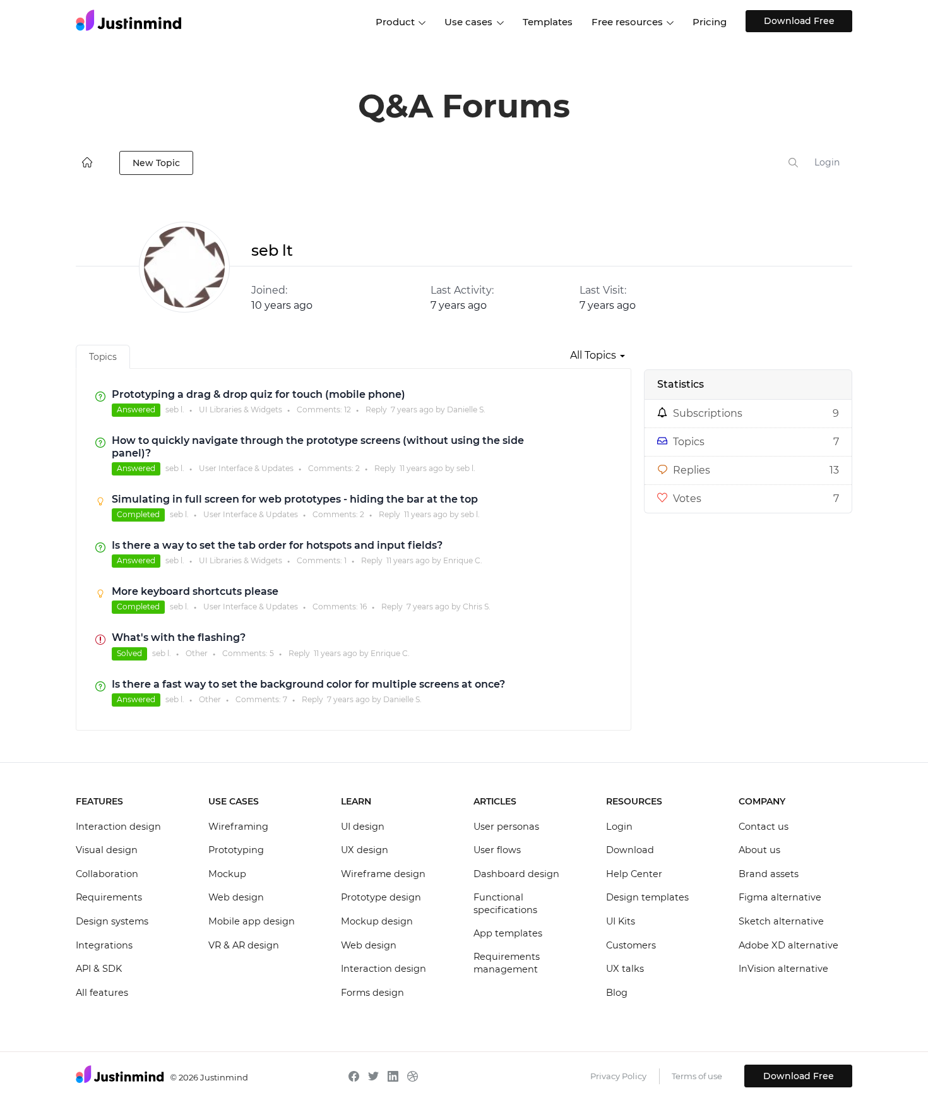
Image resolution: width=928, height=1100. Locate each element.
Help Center (634, 874)
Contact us (763, 826)
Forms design (372, 992)
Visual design (107, 850)
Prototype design (381, 897)
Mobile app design (251, 921)
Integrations (104, 945)
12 (347, 409)
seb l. (174, 409)
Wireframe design (383, 874)
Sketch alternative (781, 921)
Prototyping (236, 850)
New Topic (156, 163)
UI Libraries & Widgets (240, 409)
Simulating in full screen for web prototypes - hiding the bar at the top (295, 499)
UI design (362, 826)
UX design (364, 850)
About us (759, 850)
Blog (617, 992)
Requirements (109, 897)
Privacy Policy (618, 1076)
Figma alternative (780, 897)
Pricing (710, 22)
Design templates (647, 897)
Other (197, 653)
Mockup (227, 874)
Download (630, 850)
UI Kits (620, 921)
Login (827, 162)
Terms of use (697, 1076)
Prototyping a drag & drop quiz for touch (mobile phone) (258, 394)
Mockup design (377, 921)
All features (102, 992)
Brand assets (769, 874)
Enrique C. (462, 560)
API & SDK (99, 968)
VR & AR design (243, 945)
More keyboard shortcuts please (195, 591)
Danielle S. (466, 409)
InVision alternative (783, 968)
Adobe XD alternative (788, 945)
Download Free (799, 21)
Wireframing (238, 826)
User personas (506, 826)
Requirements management (506, 963)
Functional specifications (505, 904)
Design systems (112, 921)
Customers (631, 945)
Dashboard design (516, 874)
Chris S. (477, 606)
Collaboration (107, 874)
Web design (236, 897)
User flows (497, 850)
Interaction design (118, 826)
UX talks (625, 968)
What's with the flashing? (179, 637)
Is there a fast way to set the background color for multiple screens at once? (308, 684)
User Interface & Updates (246, 468)
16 (363, 606)
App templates (507, 933)
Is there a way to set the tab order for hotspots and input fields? (277, 545)
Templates (548, 22)
